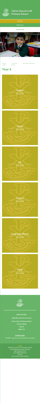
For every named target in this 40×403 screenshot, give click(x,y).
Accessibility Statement (20, 352)
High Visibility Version (20, 351)
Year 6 (13, 65)
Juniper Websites (25, 349)
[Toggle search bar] (24, 3)
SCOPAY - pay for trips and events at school (20, 338)
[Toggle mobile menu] (36, 3)
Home (4, 63)
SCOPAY (20, 21)
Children (14, 63)
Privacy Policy (15, 356)
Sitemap (20, 354)
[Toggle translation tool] (30, 3)
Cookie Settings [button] (24, 356)
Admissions (20, 25)
